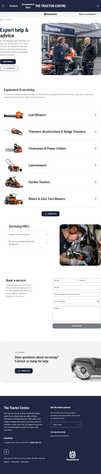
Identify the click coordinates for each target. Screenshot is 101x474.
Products (14, 6)
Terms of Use (25, 462)
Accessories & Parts (28, 6)
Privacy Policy (15, 462)
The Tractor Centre (50, 6)
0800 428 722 (35, 442)
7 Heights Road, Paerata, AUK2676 (16, 442)
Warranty (7, 462)
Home (2, 20)
